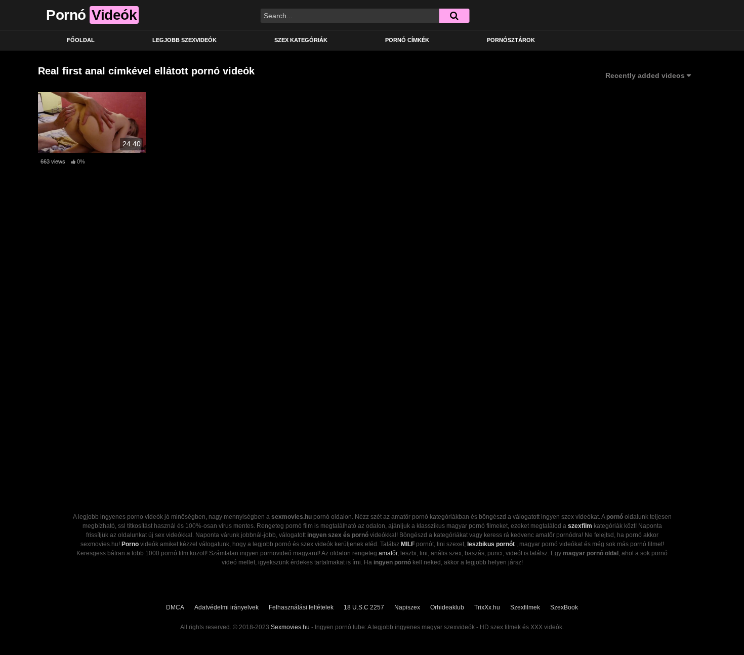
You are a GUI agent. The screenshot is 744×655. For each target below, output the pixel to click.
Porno (130, 544)
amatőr (388, 553)
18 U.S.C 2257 (364, 607)
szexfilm (580, 525)
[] (454, 16)
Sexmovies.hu (290, 627)
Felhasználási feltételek (301, 607)
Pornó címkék (407, 40)
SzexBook (564, 607)
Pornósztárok (511, 40)
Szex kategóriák (300, 40)
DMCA (175, 607)
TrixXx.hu (487, 607)
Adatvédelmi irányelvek (226, 607)
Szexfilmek (525, 607)
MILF (408, 544)
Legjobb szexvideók (184, 40)
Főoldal (81, 40)
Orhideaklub (447, 607)
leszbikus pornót (491, 544)
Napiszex (407, 607)
